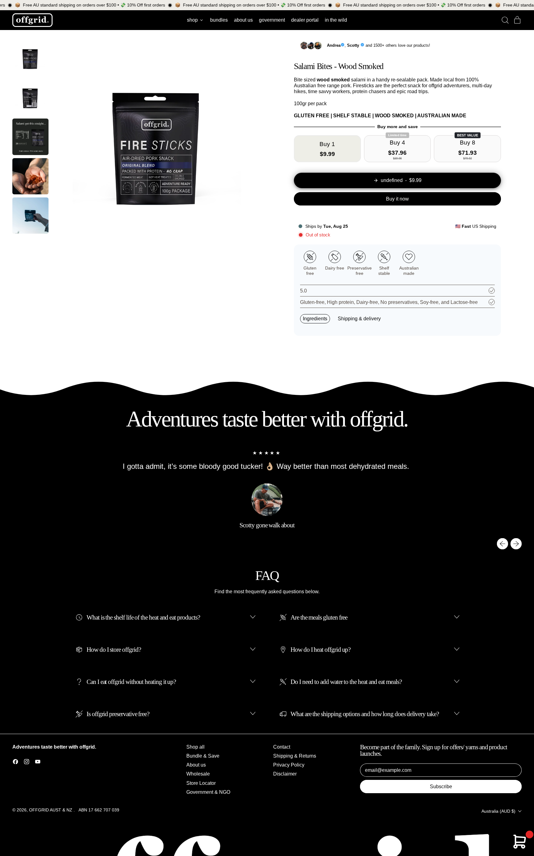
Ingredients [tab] (315, 318)
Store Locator (201, 783)
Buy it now (397, 198)
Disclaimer (285, 773)
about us (243, 20)
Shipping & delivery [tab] (359, 318)
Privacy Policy (288, 764)
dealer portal (305, 20)
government (272, 20)
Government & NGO (208, 792)
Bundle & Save (202, 756)
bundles (219, 20)
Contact (281, 747)
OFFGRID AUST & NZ (51, 809)
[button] (505, 20)
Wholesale (198, 773)
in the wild (336, 20)
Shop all (195, 747)
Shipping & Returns (294, 756)
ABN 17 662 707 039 (98, 809)
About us (196, 764)
